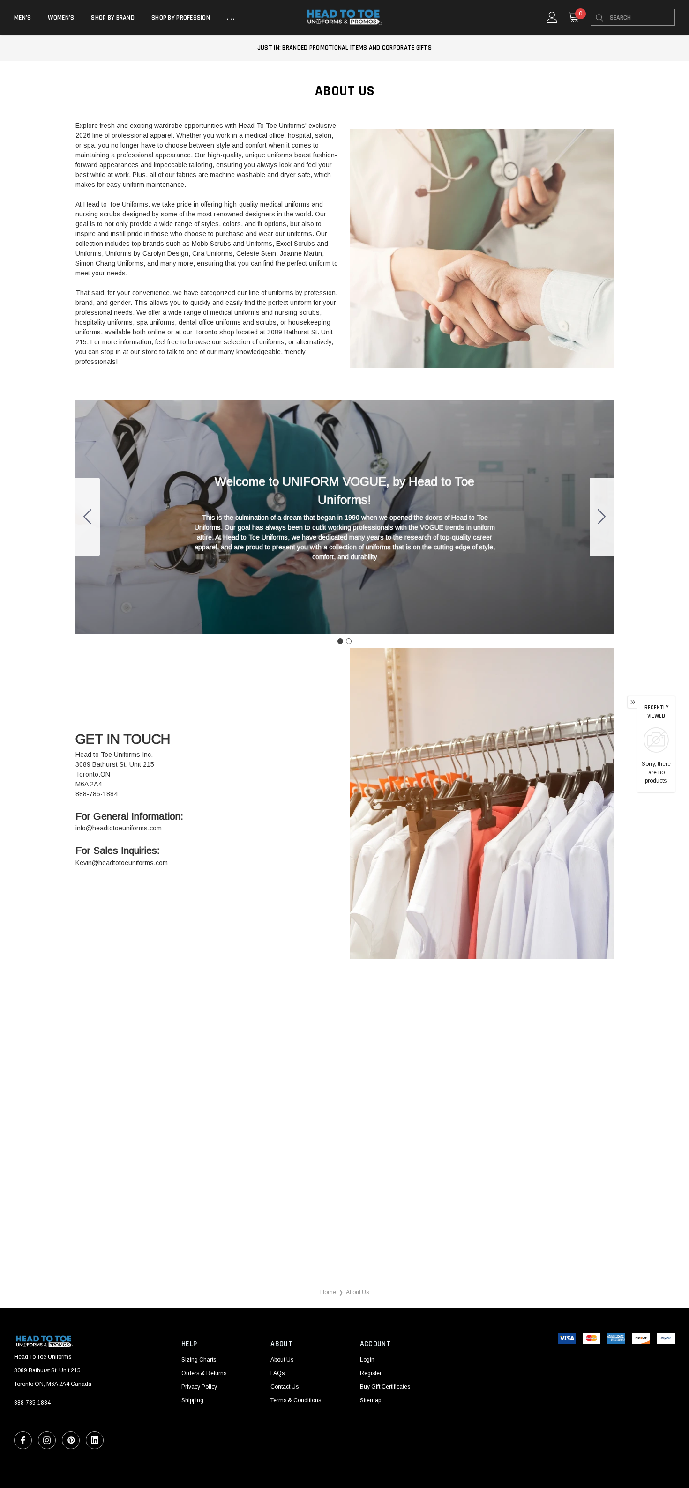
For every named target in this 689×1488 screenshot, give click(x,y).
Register (371, 1373)
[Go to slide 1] (340, 641)
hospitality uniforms (104, 322)
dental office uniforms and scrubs (228, 322)
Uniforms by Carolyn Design (146, 253)
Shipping (192, 1400)
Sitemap (370, 1400)
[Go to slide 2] (87, 517)
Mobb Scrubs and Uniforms (232, 243)
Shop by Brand (113, 18)
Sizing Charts (198, 1359)
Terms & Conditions (295, 1400)
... (231, 18)
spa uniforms (155, 322)
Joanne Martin (301, 253)
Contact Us (284, 1387)
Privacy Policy (199, 1387)
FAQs (277, 1373)
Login (367, 1359)
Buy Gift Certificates (385, 1387)
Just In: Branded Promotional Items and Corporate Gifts (344, 48)
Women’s (61, 18)
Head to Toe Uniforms (115, 204)
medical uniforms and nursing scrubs (265, 312)
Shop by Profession (180, 18)
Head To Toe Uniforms (272, 125)
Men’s (22, 18)
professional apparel (142, 135)
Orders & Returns (203, 1373)
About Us (281, 1359)
